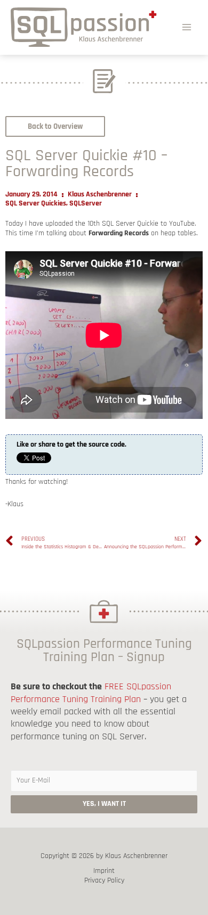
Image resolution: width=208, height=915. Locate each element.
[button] (55, 126)
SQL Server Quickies (35, 203)
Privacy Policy (104, 880)
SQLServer (85, 203)
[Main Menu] (187, 27)
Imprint (104, 871)
